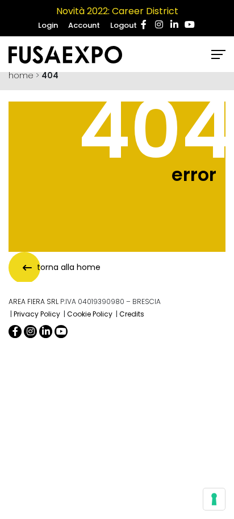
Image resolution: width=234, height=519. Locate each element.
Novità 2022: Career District (117, 11)
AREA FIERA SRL (33, 301)
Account (84, 25)
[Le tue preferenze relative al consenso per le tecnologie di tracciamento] (214, 499)
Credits (131, 314)
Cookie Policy (89, 314)
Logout (123, 25)
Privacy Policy (37, 314)
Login (48, 25)
